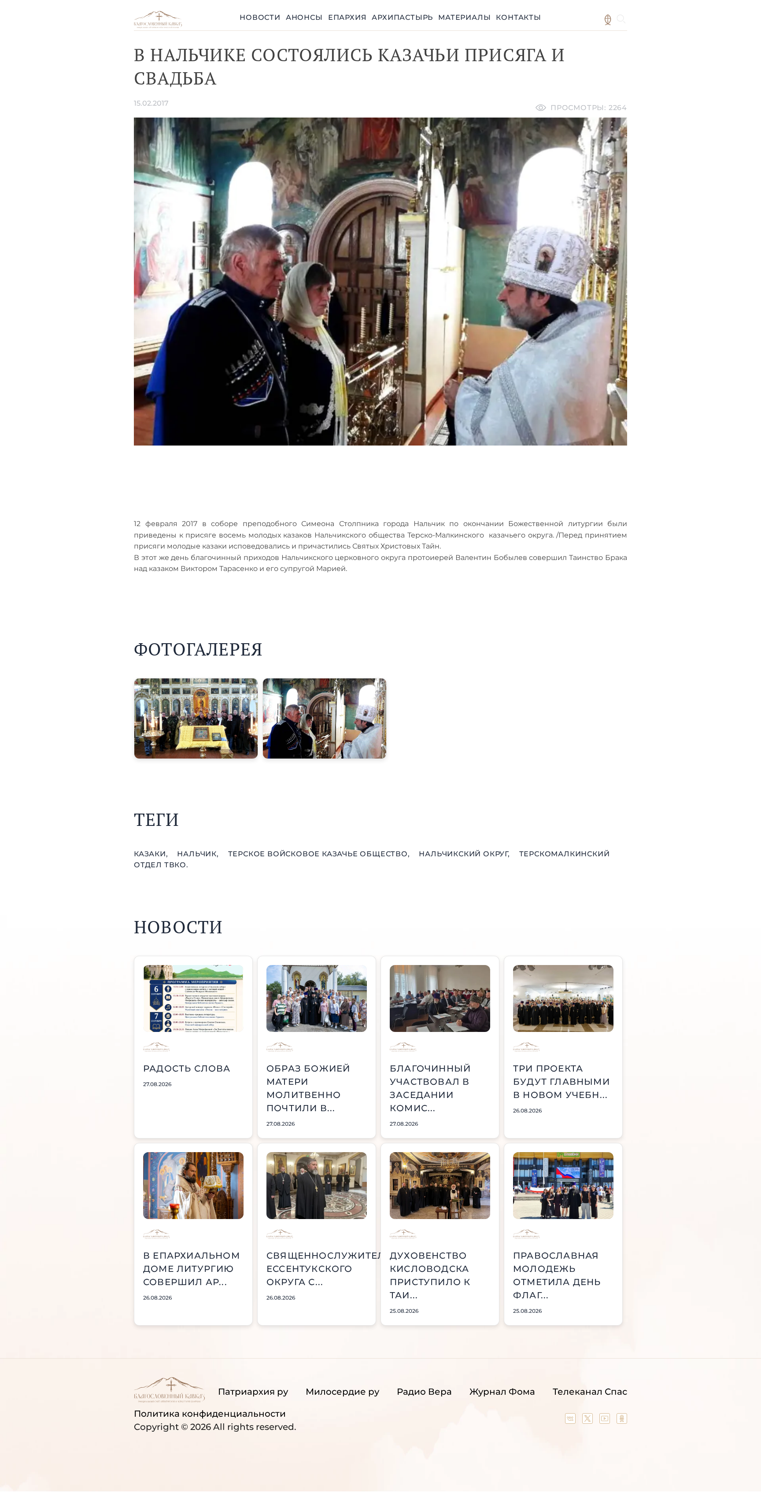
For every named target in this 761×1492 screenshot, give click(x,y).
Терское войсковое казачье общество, (320, 854)
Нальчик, (199, 854)
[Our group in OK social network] (622, 1420)
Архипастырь (402, 17)
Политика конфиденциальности (210, 1413)
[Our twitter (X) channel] (588, 1420)
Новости (260, 17)
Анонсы (304, 17)
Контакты (518, 17)
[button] (196, 718)
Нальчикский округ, (465, 854)
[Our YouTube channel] (605, 1420)
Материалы (464, 17)
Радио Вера (424, 1391)
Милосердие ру (342, 1391)
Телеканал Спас (590, 1391)
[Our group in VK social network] (571, 1420)
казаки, (152, 854)
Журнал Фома (502, 1391)
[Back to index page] (158, 26)
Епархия (347, 17)
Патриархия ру (253, 1391)
